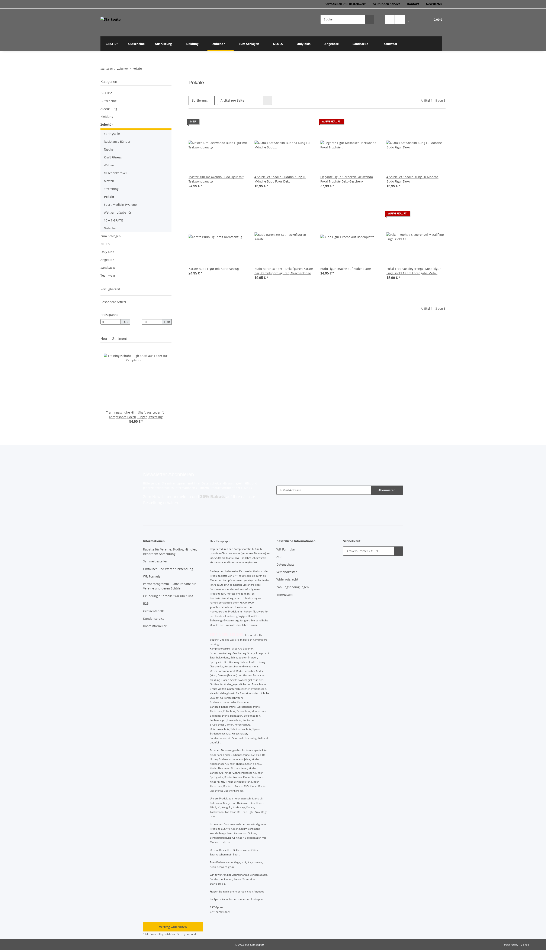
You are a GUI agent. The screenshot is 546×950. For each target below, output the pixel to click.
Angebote (107, 260)
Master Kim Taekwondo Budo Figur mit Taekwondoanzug (216, 179)
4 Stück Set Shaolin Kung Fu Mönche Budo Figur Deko (412, 179)
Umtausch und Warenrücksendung (168, 569)
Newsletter (434, 4)
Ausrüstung (108, 109)
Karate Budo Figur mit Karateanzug (214, 269)
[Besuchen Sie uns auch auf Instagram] (400, 19)
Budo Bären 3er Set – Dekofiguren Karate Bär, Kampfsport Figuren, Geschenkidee (283, 271)
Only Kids (107, 252)
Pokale (109, 197)
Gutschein (111, 228)
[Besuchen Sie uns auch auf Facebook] (390, 19)
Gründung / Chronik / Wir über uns (168, 596)
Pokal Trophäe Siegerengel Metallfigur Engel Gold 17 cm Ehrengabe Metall (413, 271)
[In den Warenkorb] (398, 551)
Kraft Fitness (113, 157)
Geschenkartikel (115, 173)
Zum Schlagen (110, 236)
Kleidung (106, 117)
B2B (146, 603)
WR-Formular (152, 576)
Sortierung (200, 100)
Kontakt (413, 4)
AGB (279, 557)
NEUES (105, 244)
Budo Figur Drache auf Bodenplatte (345, 269)
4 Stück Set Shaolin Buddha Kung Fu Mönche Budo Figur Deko (280, 179)
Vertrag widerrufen (173, 927)
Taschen (109, 149)
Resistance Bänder (117, 141)
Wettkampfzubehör (117, 212)
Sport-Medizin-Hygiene (120, 205)
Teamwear (107, 275)
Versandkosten (287, 572)
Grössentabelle (154, 611)
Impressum (284, 594)
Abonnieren (386, 490)
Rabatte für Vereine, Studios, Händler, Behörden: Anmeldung (170, 551)
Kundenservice (153, 619)
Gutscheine (108, 101)
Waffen (109, 165)
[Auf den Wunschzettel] (240, 122)
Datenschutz (285, 564)
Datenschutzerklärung (218, 483)
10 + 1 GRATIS (113, 220)
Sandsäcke (108, 268)
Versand (191, 934)
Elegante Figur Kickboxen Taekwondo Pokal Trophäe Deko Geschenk (346, 179)
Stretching (111, 189)
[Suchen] (369, 19)
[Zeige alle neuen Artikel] (170, 339)
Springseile (112, 134)
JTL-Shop (524, 944)
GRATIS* (106, 93)
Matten (109, 181)
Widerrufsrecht (287, 579)
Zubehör (106, 124)
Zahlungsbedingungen (292, 587)
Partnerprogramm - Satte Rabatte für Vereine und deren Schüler (169, 586)
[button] (409, 19)
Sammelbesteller (155, 561)
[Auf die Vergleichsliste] (229, 122)
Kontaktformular (155, 626)
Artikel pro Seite (232, 100)
